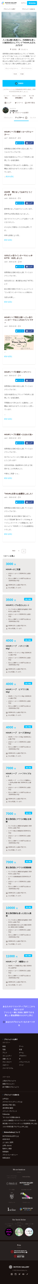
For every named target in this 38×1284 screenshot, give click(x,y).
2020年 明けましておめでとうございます (18, 193)
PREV (13, 551)
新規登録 (33, 3)
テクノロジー (7, 1062)
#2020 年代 (6, 1139)
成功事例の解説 (8, 1108)
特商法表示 (6, 1158)
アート (21, 1046)
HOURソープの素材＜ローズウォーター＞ (18, 133)
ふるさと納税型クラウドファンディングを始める (19, 1120)
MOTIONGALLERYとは (11, 1136)
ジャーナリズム (8, 1068)
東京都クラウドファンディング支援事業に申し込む (19, 1123)
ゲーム (21, 1052)
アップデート (21, 117)
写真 (4, 1049)
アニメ (5, 1052)
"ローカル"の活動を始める (11, 1117)
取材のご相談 (7, 1148)
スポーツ (6, 1065)
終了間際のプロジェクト (11, 1087)
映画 (4, 1046)
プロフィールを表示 (21, 112)
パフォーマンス (24, 1062)
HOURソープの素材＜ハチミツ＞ (18, 371)
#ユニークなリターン (12, 68)
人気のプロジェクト (9, 1081)
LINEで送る (31, 103)
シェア (9, 103)
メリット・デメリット (10, 1111)
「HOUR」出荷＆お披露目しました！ (18, 493)
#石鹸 (22, 74)
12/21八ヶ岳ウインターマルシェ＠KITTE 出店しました (18, 256)
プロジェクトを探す (9, 9)
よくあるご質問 (8, 1142)
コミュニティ (7, 1055)
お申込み (6, 1098)
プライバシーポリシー (10, 1155)
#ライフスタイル (27, 68)
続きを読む (10, 176)
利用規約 (6, 1151)
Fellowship (6, 1114)
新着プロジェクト (9, 1084)
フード (21, 1065)
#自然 (15, 74)
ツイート (20, 103)
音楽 (20, 1049)
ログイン (23, 3)
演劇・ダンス (7, 1059)
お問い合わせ (7, 1145)
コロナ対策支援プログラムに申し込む (15, 1126)
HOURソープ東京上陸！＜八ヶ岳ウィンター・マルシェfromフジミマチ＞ (18, 320)
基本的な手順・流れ (9, 1105)
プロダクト (24, 49)
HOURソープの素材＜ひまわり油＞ (18, 434)
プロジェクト (8, 117)
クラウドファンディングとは (12, 1102)
